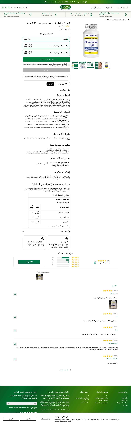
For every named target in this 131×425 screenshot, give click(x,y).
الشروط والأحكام (53, 65)
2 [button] (67, 370)
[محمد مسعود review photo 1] (113, 304)
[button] (128, 2)
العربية (14, 7)
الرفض (11, 419)
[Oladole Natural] (65, 7)
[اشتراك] (9, 403)
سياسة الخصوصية (60, 421)
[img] (107, 291)
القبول (28, 419)
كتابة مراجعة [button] (29, 262)
